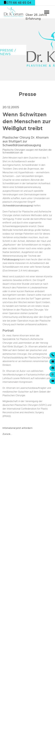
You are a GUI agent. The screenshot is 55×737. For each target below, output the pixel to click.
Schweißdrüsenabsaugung (17, 205)
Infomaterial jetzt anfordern (17, 428)
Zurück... (7, 434)
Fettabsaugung (11, 259)
